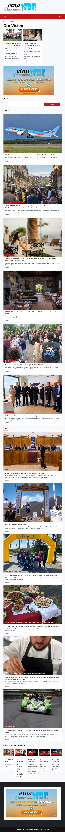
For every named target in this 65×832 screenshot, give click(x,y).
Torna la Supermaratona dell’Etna (15, 524)
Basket (25, 622)
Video (52, 622)
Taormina (7, 254)
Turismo (7, 150)
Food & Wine (8, 360)
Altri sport (12, 622)
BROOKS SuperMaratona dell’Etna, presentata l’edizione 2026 (24, 473)
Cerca (5, 98)
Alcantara (7, 201)
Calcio (29, 622)
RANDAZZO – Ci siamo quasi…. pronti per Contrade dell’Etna (24, 365)
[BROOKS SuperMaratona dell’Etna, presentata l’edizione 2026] (32, 451)
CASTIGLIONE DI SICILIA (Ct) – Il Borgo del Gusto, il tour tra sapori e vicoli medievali (32, 626)
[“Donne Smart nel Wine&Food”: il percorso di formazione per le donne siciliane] (32, 35)
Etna (16, 201)
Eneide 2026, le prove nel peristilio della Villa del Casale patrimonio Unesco (44, 763)
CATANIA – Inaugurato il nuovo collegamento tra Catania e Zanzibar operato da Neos (31, 155)
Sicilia (6, 39)
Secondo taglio (13, 571)
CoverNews (37, 829)
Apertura (12, 201)
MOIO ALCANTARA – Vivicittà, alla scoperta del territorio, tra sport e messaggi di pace (32, 575)
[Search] (60, 16)
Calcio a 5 (34, 622)
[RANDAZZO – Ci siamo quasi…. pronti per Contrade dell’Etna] (32, 343)
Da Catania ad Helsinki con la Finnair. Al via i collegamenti (23, 416)
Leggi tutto (7, 63)
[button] (5, 16)
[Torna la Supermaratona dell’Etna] (32, 502)
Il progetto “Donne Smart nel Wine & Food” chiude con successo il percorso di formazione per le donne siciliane (13, 47)
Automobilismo (19, 622)
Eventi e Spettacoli (31, 752)
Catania (6, 411)
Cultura (26, 39)
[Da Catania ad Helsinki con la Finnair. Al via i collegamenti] (32, 394)
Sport (6, 469)
